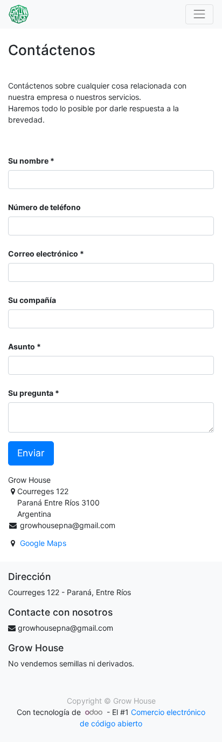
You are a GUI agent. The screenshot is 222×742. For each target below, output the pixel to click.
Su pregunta (30, 392)
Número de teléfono (44, 207)
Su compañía (32, 300)
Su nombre (28, 160)
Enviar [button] (31, 452)
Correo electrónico (43, 253)
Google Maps (43, 543)
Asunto (21, 346)
